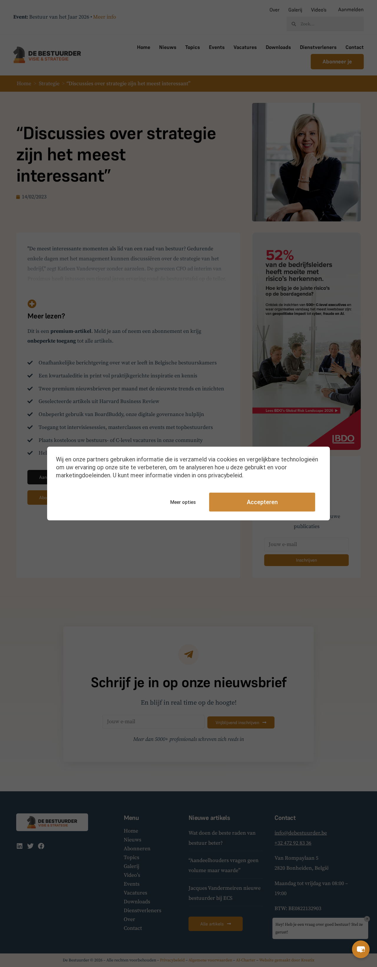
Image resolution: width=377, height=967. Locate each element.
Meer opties (183, 502)
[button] (361, 949)
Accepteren (262, 502)
